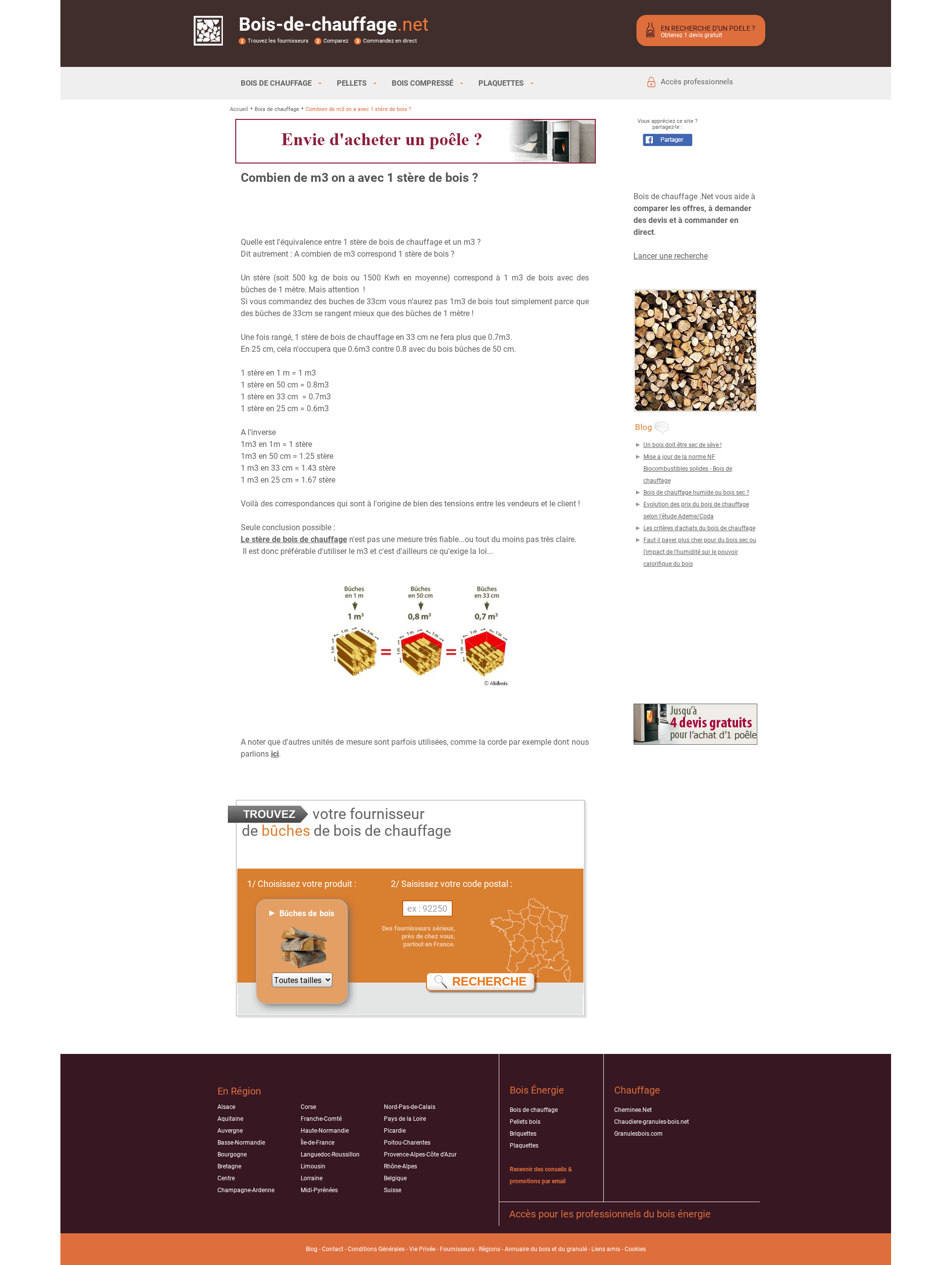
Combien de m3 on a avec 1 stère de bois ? (358, 109)
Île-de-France (317, 1142)
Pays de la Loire (405, 1118)
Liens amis (605, 1249)
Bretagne (229, 1166)
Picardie (395, 1130)
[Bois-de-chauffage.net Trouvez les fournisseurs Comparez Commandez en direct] (208, 39)
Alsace (226, 1106)
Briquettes (523, 1133)
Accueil (239, 109)
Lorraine (311, 1178)
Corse (308, 1106)
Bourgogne (232, 1154)
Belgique (395, 1178)
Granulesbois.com (638, 1133)
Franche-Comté (321, 1118)
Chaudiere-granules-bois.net (651, 1121)
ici (275, 754)
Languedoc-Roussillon (330, 1154)
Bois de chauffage (277, 109)
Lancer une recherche (671, 256)
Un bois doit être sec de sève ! (682, 444)
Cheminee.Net (633, 1109)
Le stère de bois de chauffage (294, 539)
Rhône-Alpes (400, 1166)
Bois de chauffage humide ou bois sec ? (696, 492)
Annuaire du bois (527, 1249)
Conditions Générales (376, 1249)
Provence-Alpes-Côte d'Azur (420, 1154)
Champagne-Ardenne (245, 1190)
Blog (311, 1249)
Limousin (313, 1166)
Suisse (392, 1190)
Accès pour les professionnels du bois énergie (610, 1214)
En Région (239, 1091)
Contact (332, 1249)
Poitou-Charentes (407, 1142)
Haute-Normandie (325, 1130)
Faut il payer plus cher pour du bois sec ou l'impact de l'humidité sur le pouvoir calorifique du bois (699, 552)
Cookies (635, 1249)
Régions (489, 1249)
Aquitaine (230, 1118)
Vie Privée (422, 1249)
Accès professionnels (697, 81)
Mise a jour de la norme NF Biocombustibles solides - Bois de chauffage (687, 468)
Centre (226, 1178)
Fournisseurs (457, 1249)
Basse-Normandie (241, 1142)
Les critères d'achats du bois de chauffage (699, 528)
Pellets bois (525, 1121)
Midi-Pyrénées (319, 1190)
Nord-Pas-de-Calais (409, 1106)
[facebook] (667, 143)
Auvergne (230, 1130)
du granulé (572, 1249)
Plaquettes (524, 1145)
